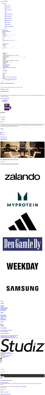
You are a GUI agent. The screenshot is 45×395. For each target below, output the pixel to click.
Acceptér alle (8, 394)
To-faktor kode (5, 40)
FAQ (1, 323)
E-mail (4, 34)
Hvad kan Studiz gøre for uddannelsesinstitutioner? (9, 335)
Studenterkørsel (3, 318)
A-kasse (1, 317)
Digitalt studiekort (3, 309)
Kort (3, 29)
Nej (1, 376)
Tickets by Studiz (3, 316)
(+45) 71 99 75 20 (9, 355)
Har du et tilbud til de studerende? (6, 330)
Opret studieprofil (6, 65)
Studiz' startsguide (3, 315)
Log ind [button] (4, 33)
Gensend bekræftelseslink (4, 98)
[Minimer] (1, 372)
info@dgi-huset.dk (3, 136)
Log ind (4, 77)
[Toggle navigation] (5, 1)
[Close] (0, 300)
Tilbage (4, 45)
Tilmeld (4, 32)
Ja (3, 376)
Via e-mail (4, 72)
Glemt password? (6, 43)
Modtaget (2, 89)
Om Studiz (2, 305)
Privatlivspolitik (23, 386)
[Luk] (4, 372)
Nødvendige (2, 387)
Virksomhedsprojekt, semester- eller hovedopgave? (9, 337)
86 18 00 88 (2, 132)
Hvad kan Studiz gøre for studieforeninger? (7, 336)
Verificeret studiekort (4, 331)
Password (4, 35)
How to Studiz (5, 30)
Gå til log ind (6, 89)
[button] (4, 44)
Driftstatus (2, 324)
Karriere (1, 306)
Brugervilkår (2, 357)
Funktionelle (2, 389)
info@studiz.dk (6, 356)
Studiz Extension (3, 319)
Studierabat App (3, 310)
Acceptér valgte (3, 394)
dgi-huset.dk (2, 134)
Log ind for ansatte (12, 67)
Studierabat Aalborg (3, 308)
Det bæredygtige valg (4, 307)
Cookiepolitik (17, 386)
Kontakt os (2, 325)
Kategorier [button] (4, 3)
